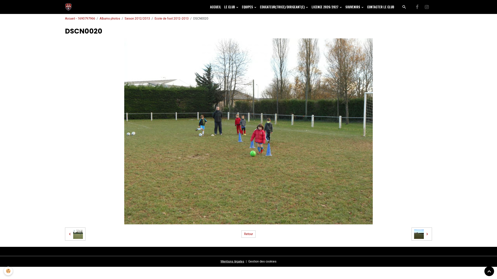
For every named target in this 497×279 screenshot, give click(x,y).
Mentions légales (232, 261)
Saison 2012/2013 (137, 18)
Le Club (230, 7)
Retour (248, 234)
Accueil (215, 7)
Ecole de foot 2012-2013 (172, 18)
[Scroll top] (489, 271)
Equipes (248, 7)
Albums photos (110, 18)
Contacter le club (380, 7)
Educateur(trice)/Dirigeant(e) (282, 7)
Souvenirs (353, 7)
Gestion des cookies (262, 261)
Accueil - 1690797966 (80, 18)
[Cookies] (8, 271)
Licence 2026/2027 (325, 7)
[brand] (69, 7)
